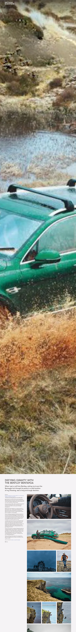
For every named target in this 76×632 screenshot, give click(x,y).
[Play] (49, 506)
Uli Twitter (15, 539)
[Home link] (9, 3)
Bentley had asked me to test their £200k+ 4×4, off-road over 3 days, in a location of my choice (14, 496)
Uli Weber (12, 539)
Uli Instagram (18, 539)
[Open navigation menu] (70, 2)
